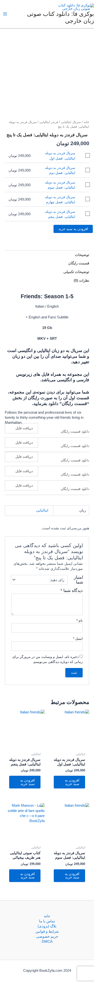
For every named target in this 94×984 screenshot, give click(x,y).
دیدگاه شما (71, 590)
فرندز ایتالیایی (49, 122)
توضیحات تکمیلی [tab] (76, 272)
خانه (86, 122)
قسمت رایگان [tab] (78, 263)
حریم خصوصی (47, 936)
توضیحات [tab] (82, 255)
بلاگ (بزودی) (47, 926)
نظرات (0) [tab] (81, 280)
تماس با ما (47, 921)
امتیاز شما (78, 579)
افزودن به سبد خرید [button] (72, 782)
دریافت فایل (24, 428)
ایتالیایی (42, 510)
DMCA (47, 941)
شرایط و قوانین (47, 931)
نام (79, 620)
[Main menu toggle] (5, 14)
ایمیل (78, 638)
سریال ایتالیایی (71, 122)
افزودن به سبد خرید (73, 229)
